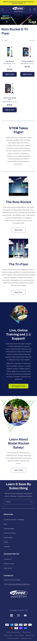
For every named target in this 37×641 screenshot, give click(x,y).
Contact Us (7, 559)
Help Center (8, 568)
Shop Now (18, 230)
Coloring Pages (9, 528)
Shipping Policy (30, 635)
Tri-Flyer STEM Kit (27, 61)
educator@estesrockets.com (19, 584)
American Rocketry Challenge (14, 519)
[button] (2, 9)
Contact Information (13, 638)
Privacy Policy (8, 635)
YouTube (6, 546)
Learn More (18, 470)
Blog (5, 524)
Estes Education (16, 632)
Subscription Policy (26, 638)
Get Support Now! (18, 386)
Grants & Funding (10, 533)
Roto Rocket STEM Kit (9, 98)
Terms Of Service (19, 635)
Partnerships (8, 537)
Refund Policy (27, 632)
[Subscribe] (31, 502)
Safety (6, 542)
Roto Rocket (10, 61)
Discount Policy (9, 563)
